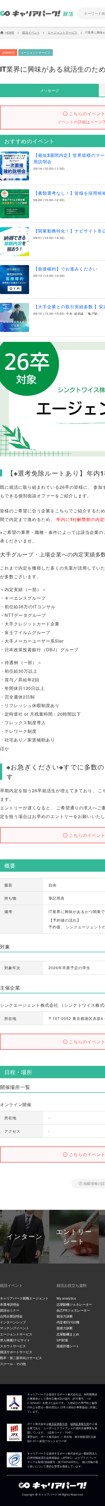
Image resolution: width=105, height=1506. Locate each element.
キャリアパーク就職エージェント (24, 1298)
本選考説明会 (9, 1304)
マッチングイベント (14, 1328)
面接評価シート (68, 1346)
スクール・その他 (13, 1364)
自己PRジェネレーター (73, 1310)
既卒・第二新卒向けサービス (21, 1358)
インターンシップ (13, 1322)
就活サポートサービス (16, 1352)
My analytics (66, 1298)
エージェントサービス (16, 1334)
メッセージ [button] (49, 90)
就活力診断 (65, 1316)
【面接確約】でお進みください (65, 269)
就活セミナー (9, 1310)
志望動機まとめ (68, 1334)
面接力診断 (65, 1328)
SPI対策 (62, 1340)
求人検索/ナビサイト (15, 1340)
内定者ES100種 (68, 1322)
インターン (25, 1236)
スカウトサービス (13, 1346)
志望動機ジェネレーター (74, 1304)
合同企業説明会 (11, 1316)
